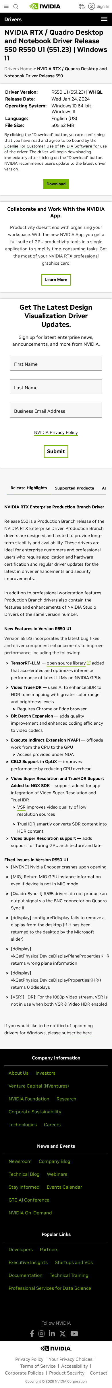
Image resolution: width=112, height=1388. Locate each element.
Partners (49, 1249)
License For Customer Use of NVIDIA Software (48, 146)
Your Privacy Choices (70, 1359)
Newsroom (20, 1161)
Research (66, 1099)
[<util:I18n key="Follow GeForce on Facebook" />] (32, 1333)
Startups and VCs (74, 1262)
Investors (45, 1073)
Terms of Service (38, 1366)
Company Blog (54, 1161)
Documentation (26, 1275)
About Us (18, 1073)
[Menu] (104, 18)
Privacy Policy (29, 1359)
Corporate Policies (24, 1373)
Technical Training (69, 1275)
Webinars (57, 1174)
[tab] (29, 488)
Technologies (23, 1124)
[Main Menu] (6, 7)
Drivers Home (18, 68)
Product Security (66, 1373)
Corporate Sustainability (35, 1111)
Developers (21, 1249)
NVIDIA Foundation (29, 1099)
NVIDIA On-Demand (30, 1213)
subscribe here (77, 1032)
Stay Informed (24, 1187)
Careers (52, 1124)
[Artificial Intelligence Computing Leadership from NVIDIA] (45, 6)
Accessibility (74, 1366)
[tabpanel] (56, 769)
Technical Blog (24, 1174)
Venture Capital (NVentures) (39, 1086)
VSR (21, 807)
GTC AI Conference (29, 1200)
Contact (98, 1373)
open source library (66, 663)
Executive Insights (28, 1262)
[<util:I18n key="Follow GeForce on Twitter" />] (62, 1333)
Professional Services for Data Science (50, 1288)
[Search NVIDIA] (16, 5)
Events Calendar (64, 1187)
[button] (81, 8)
